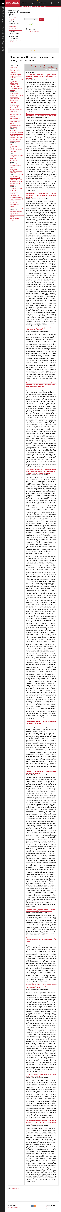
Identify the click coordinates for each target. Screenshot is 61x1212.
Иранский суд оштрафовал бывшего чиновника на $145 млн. (16, 108)
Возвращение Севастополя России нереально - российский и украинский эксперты (16, 98)
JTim (30, 24)
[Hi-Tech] (2, 25)
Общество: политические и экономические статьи (15, 28)
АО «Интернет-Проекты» (14, 1206)
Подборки (42, 3)
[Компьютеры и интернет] (2, 27)
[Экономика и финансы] (2, 50)
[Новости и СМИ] (2, 33)
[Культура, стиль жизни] (2, 30)
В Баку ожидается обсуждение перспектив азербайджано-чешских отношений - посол (17, 84)
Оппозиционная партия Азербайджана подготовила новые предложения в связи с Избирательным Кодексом (16, 121)
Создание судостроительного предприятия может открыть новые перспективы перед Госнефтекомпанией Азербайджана (16, 136)
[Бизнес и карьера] (2, 16)
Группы (33, 3)
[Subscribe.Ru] (12, 3)
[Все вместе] (2, 8)
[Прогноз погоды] (2, 39)
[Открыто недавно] (2, 11)
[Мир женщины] (2, 22)
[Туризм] (2, 47)
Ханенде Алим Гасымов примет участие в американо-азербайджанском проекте (16, 168)
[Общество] (2, 36)
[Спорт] (2, 41)
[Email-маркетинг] (2, 53)
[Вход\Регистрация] (52, 3)
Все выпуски (34, 50)
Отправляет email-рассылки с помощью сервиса (33, 6)
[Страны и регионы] (2, 44)
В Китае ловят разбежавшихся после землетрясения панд (16, 204)
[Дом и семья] (2, 19)
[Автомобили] (2, 13)
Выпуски (24, 3)
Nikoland (48, 1207)
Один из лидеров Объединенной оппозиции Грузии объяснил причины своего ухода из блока (16, 179)
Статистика (30, 29)
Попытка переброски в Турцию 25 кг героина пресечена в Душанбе (17, 148)
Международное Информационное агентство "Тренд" (19, 13)
